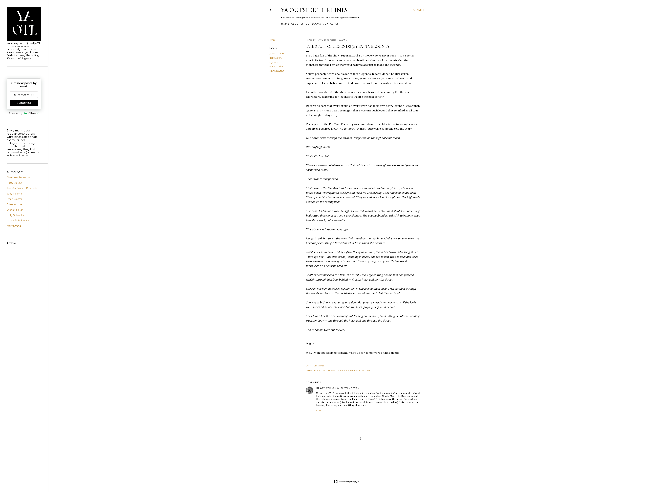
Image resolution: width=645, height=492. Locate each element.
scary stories (276, 66)
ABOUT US (297, 23)
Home (285, 23)
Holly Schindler (15, 215)
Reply (319, 410)
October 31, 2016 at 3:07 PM (345, 388)
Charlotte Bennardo (18, 177)
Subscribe (24, 103)
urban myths (276, 70)
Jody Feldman (15, 193)
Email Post (319, 365)
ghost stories (276, 53)
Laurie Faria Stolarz (18, 220)
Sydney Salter (15, 209)
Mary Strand (14, 225)
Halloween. (275, 57)
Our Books (313, 23)
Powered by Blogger (349, 481)
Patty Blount (14, 182)
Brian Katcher (15, 204)
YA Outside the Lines (314, 10)
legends (273, 62)
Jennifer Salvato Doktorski (22, 188)
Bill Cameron (323, 387)
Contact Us (331, 23)
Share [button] (272, 40)
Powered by (16, 113)
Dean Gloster (14, 199)
